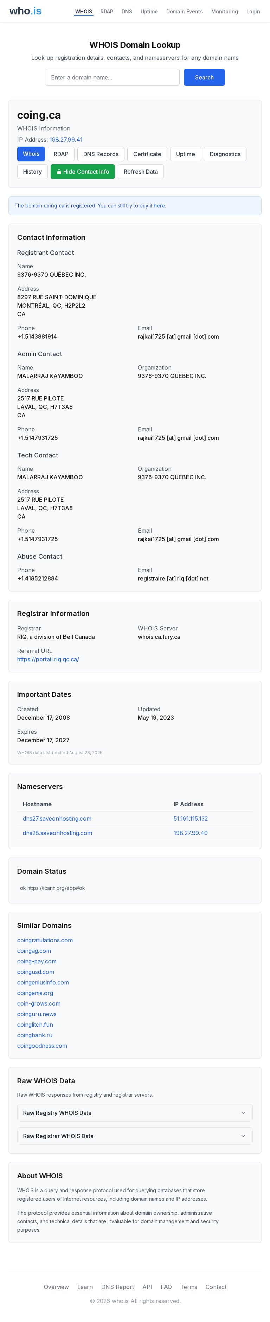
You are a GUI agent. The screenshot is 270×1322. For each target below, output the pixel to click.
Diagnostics (225, 154)
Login (253, 11)
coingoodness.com (42, 1045)
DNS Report (117, 1286)
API (147, 1286)
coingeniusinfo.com (43, 982)
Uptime (149, 11)
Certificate (147, 154)
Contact (216, 1286)
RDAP (107, 11)
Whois (31, 153)
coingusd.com (35, 971)
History (32, 171)
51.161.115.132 (191, 818)
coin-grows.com (38, 1003)
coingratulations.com (45, 940)
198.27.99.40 (191, 832)
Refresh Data (141, 171)
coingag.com (34, 950)
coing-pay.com (37, 961)
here (159, 205)
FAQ (166, 1286)
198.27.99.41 (66, 139)
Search (204, 77)
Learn (85, 1286)
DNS (127, 11)
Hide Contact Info (86, 171)
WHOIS (83, 11)
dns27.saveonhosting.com (57, 818)
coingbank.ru (34, 1035)
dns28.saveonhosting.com (57, 832)
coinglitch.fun (35, 1024)
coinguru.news (37, 1014)
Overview (56, 1286)
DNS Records (100, 154)
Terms (188, 1286)
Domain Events (184, 11)
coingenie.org (35, 992)
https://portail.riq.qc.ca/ (48, 659)
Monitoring (224, 11)
